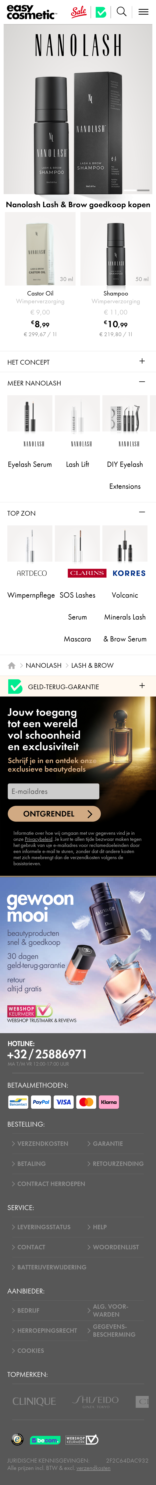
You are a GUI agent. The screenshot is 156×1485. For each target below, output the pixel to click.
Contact (31, 1247)
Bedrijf (28, 1310)
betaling (31, 1164)
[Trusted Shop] (101, 12)
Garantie (108, 1144)
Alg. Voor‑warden (110, 1310)
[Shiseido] (95, 1402)
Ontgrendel (48, 814)
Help (100, 1227)
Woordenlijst (116, 1247)
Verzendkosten (42, 1144)
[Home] (11, 665)
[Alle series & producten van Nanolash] (78, 44)
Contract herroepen (51, 1184)
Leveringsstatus (44, 1227)
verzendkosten (93, 1468)
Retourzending (118, 1164)
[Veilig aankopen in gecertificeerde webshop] (82, 1440)
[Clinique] (34, 1401)
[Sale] (79, 12)
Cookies (30, 1351)
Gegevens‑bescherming (114, 1331)
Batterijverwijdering (52, 1267)
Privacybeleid (38, 839)
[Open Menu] (33, 12)
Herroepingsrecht (47, 1331)
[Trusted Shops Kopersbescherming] (17, 1440)
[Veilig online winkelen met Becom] (46, 1440)
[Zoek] (121, 12)
